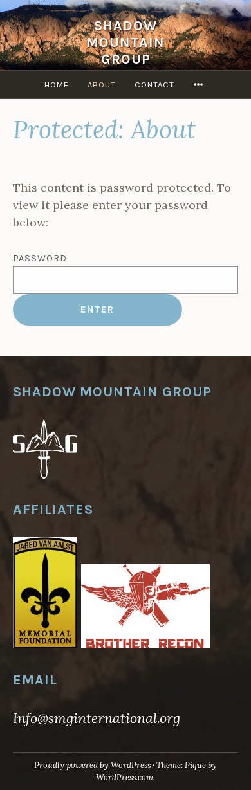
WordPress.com (124, 777)
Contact (154, 84)
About (102, 84)
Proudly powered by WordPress (92, 765)
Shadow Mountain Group (125, 42)
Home (56, 84)
